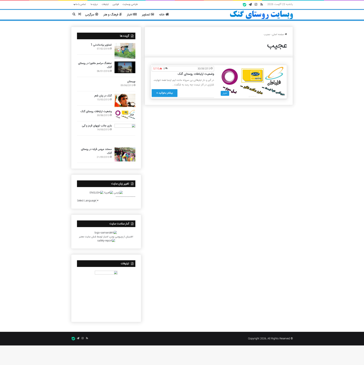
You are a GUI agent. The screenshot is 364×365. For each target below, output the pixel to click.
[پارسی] (118, 193)
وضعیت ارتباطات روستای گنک (196, 74)
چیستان (131, 81)
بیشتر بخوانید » (164, 93)
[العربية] (108, 193)
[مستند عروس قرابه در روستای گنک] (125, 154)
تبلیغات (105, 4)
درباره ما (94, 4)
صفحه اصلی (278, 34)
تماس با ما (81, 4)
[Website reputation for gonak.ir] (106, 241)
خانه (162, 14)
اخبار (130, 14)
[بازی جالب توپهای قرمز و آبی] (125, 134)
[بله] (244, 5)
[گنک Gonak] (261, 15)
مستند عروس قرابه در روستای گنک (96, 151)
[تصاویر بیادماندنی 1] (125, 51)
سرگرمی (90, 14)
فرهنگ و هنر (111, 14)
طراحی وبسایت (130, 4)
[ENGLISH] (96, 193)
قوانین (116, 4)
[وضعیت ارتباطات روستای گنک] (125, 115)
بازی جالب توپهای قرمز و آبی (97, 126)
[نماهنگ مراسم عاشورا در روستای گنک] (125, 67)
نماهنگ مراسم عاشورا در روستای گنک (95, 65)
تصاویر (146, 14)
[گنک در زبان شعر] (125, 100)
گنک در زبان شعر (103, 96)
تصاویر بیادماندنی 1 (101, 45)
